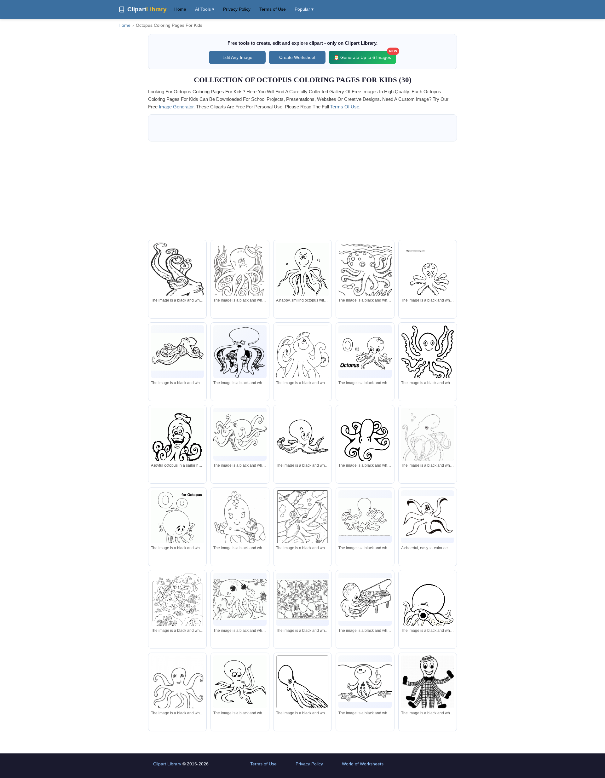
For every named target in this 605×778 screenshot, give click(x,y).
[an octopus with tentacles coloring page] (177, 277)
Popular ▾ (304, 9)
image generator (176, 106)
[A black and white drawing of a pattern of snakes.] (302, 599)
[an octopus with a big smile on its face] (302, 438)
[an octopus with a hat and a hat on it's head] (302, 360)
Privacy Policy (237, 9)
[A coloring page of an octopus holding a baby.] (239, 525)
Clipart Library (167, 763)
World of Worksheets (362, 763)
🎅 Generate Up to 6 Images (365, 55)
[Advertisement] (302, 191)
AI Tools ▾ (204, 9)
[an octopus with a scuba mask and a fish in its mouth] (239, 352)
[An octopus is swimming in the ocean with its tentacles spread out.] (239, 599)
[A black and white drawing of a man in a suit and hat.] (427, 686)
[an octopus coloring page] (364, 278)
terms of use (344, 106)
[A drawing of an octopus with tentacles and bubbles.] (427, 443)
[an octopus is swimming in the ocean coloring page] (302, 521)
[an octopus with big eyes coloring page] (239, 686)
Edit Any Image (237, 57)
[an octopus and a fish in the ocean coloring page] (177, 607)
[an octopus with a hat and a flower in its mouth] (239, 273)
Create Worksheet (297, 57)
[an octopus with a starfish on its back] (364, 682)
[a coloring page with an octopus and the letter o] (177, 524)
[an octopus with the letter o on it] (364, 351)
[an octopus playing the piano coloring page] (364, 599)
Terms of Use (272, 9)
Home (180, 9)
